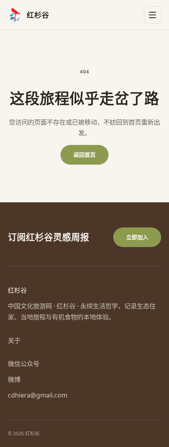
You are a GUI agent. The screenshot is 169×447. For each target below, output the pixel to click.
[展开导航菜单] (152, 15)
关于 (14, 340)
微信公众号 (23, 363)
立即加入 (137, 237)
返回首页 (84, 154)
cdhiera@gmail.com (37, 395)
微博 (14, 379)
